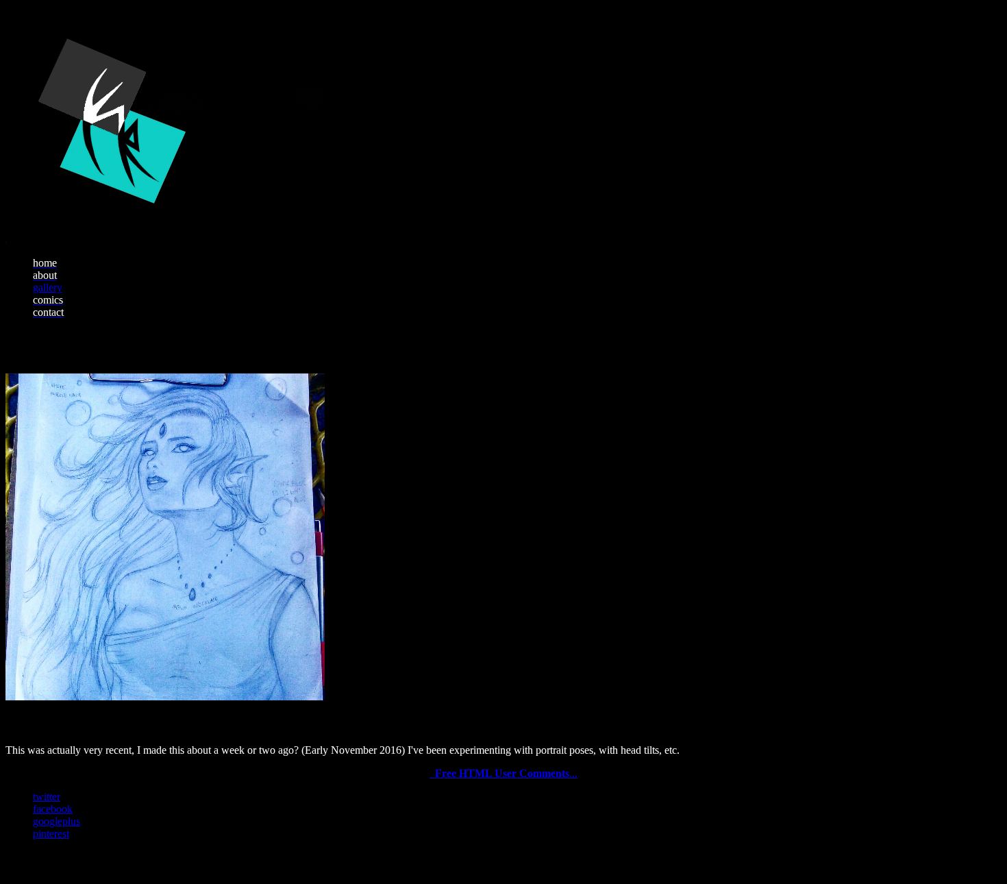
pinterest (51, 833)
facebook (53, 809)
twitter (46, 796)
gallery (47, 287)
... (506, 773)
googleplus (56, 821)
